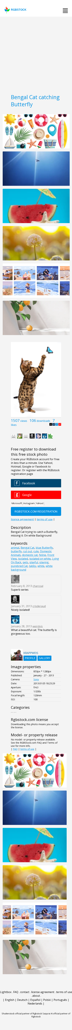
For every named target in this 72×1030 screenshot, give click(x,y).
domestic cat (30, 555)
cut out (27, 551)
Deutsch (22, 1000)
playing (44, 562)
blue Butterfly (44, 547)
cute (36, 551)
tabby (32, 566)
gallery (44, 658)
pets (25, 562)
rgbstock (18, 9)
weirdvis (37, 626)
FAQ (15, 749)
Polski (47, 1000)
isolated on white (40, 558)
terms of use (27, 749)
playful (33, 562)
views (23, 421)
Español (35, 1000)
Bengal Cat (27, 547)
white (41, 566)
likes (14, 425)
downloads (43, 421)
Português (60, 1000)
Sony (36, 679)
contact (24, 992)
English (9, 1000)
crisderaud (39, 606)
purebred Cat (19, 566)
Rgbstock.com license (29, 719)
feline (42, 555)
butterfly (16, 551)
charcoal (38, 586)
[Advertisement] (36, 54)
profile (30, 658)
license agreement (42, 992)
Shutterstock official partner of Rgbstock (22, 1013)
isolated (23, 558)
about (36, 996)
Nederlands (35, 1003)
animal (15, 547)
